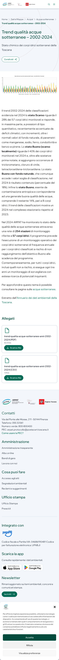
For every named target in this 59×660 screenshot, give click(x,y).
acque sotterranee (44, 289)
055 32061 (17, 422)
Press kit (6, 508)
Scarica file (15, 348)
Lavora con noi (9, 463)
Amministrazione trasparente (17, 447)
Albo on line (8, 453)
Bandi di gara (8, 458)
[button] (54, 607)
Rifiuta (29, 645)
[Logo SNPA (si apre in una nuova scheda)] (19, 4)
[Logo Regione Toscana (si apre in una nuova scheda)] (31, 4)
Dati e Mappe (17, 19)
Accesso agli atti (10, 478)
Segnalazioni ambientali (14, 483)
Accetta (29, 637)
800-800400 (25, 426)
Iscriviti (7, 594)
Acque (30, 19)
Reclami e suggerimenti (14, 488)
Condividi (8, 59)
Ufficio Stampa (10, 503)
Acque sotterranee (45, 19)
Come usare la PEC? (12, 433)
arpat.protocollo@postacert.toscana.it (28, 429)
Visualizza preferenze (29, 653)
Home (4, 19)
